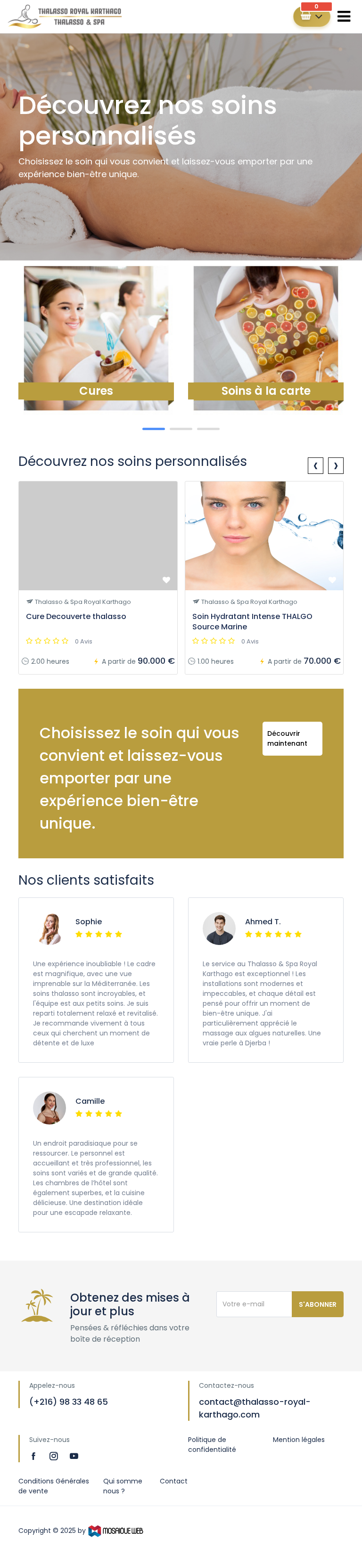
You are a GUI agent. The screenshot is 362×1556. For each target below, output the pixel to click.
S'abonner (318, 1304)
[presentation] (315, 465)
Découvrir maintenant (287, 738)
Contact (174, 1481)
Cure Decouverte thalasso (76, 616)
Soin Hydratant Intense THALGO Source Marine (252, 621)
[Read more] (34, 1456)
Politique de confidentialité (212, 1444)
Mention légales (299, 1439)
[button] (153, 429)
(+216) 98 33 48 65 (68, 1402)
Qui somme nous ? (122, 1486)
